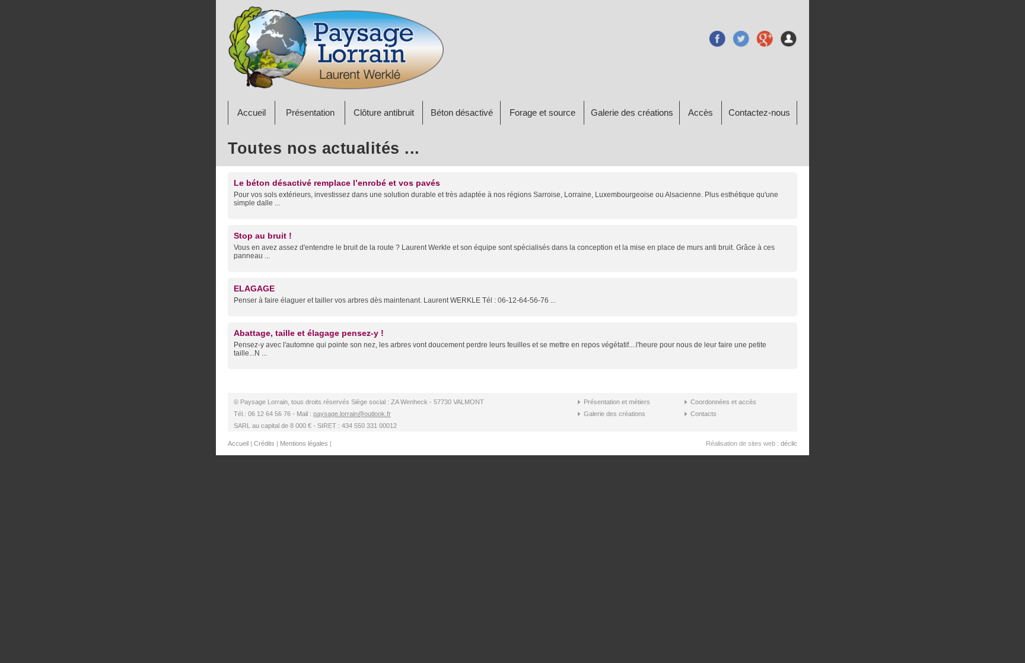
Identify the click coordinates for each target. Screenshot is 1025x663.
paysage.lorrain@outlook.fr (352, 413)
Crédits (264, 443)
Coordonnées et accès (723, 401)
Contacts (703, 413)
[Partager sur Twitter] (741, 44)
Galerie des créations (614, 413)
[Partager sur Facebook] (717, 44)
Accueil (238, 443)
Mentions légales (304, 443)
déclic (789, 443)
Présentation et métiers (617, 401)
